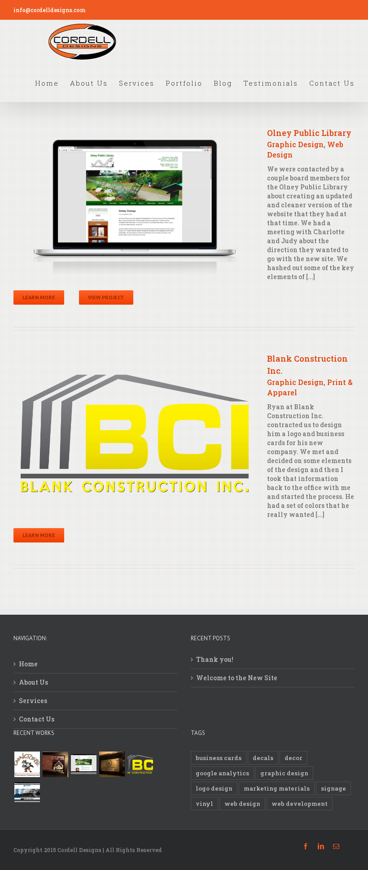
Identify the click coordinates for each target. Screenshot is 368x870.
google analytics (222, 773)
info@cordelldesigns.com (49, 9)
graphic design (284, 773)
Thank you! (214, 659)
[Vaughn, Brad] (55, 764)
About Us (33, 682)
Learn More (38, 297)
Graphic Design (295, 144)
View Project (106, 297)
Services (33, 700)
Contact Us (36, 719)
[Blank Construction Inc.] (140, 764)
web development (300, 804)
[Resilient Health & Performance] (26, 792)
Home (28, 664)
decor (293, 758)
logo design (214, 788)
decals (263, 758)
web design (242, 804)
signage (333, 788)
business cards (218, 758)
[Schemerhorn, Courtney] (111, 764)
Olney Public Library (309, 132)
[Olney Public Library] (83, 764)
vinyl (204, 804)
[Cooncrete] (26, 764)
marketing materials (277, 788)
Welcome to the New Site (236, 677)
